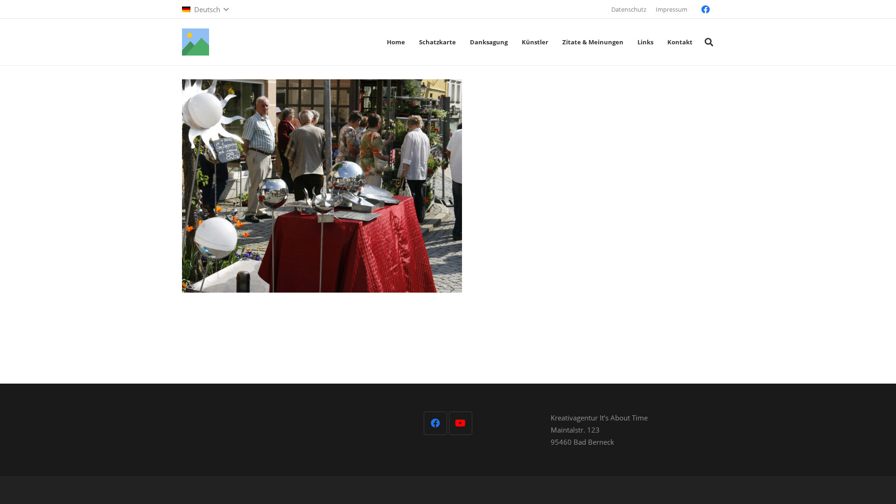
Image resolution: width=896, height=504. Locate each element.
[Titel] (195, 42)
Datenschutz (628, 9)
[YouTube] (460, 423)
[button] (205, 9)
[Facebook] (705, 9)
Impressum (671, 9)
